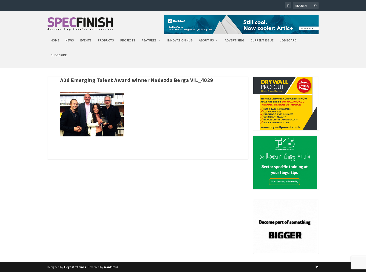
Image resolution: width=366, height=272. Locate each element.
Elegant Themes (75, 267)
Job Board (288, 40)
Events (86, 40)
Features (149, 40)
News (69, 40)
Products (106, 40)
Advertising (234, 40)
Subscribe (59, 55)
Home (55, 40)
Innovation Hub (180, 40)
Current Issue (262, 40)
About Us (206, 40)
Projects (127, 40)
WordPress (111, 267)
